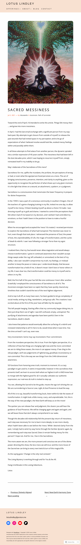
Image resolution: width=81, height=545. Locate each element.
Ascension (33, 115)
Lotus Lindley (20, 3)
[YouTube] (20, 523)
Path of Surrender (44, 115)
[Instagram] (14, 523)
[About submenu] (30, 8)
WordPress (16, 532)
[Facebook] (8, 523)
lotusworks (24, 115)
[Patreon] (26, 523)
